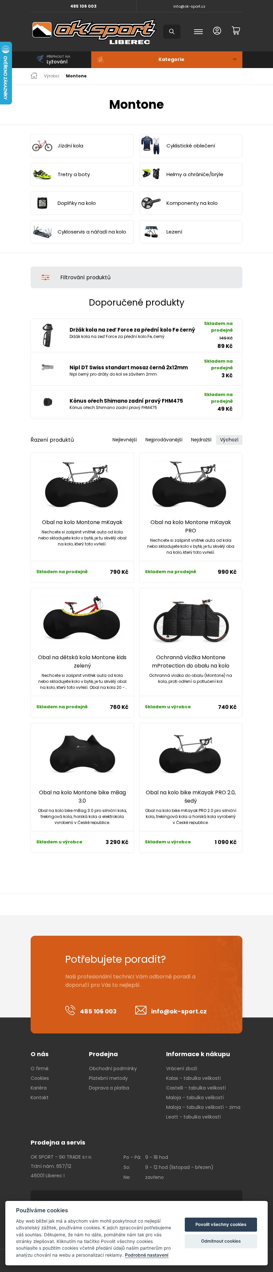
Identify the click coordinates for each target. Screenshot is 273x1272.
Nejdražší (201, 439)
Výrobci (51, 76)
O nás (40, 1054)
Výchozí (229, 439)
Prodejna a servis (58, 1142)
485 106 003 (83, 6)
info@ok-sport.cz (189, 6)
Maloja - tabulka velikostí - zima (203, 1107)
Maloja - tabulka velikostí (195, 1097)
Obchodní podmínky (113, 1068)
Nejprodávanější (163, 439)
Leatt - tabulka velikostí (193, 1117)
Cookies (40, 1078)
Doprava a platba (109, 1088)
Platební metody (108, 1078)
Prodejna (103, 1054)
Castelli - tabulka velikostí (196, 1088)
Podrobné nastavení (146, 1255)
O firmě (40, 1068)
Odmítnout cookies (221, 1241)
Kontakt (40, 1097)
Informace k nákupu (198, 1054)
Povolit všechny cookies (220, 1224)
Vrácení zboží (181, 1068)
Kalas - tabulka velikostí (193, 1078)
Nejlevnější (125, 439)
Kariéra (39, 1088)
